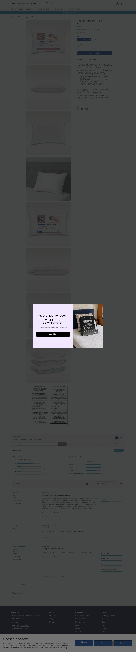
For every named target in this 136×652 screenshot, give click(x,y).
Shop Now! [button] (53, 334)
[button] (35, 306)
